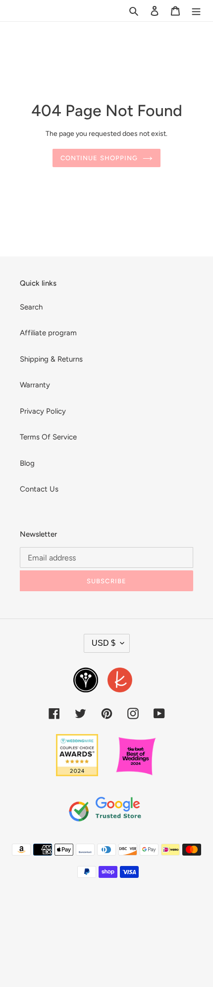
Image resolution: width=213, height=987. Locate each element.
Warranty (35, 384)
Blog (27, 463)
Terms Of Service (48, 436)
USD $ (103, 643)
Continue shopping (99, 158)
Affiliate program (48, 332)
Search (31, 307)
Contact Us (39, 489)
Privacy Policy (43, 411)
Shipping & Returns (51, 359)
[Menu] (196, 10)
